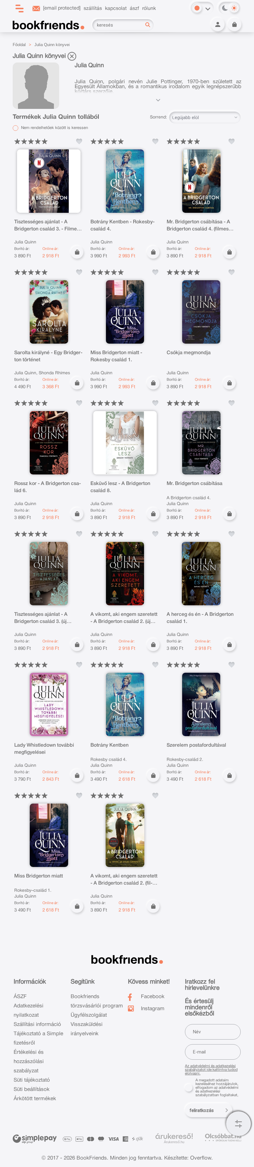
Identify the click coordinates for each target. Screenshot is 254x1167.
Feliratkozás (202, 1110)
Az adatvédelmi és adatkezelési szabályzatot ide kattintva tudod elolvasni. (211, 1069)
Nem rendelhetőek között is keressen (54, 128)
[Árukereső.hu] (174, 1136)
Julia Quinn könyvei (52, 44)
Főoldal (19, 44)
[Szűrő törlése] (72, 56)
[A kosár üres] (234, 24)
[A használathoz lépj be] (79, 141)
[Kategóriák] (238, 1123)
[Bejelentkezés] (218, 24)
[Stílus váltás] (197, 8)
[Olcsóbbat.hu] (223, 1137)
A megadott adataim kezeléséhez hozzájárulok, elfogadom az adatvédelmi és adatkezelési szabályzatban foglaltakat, (217, 1088)
